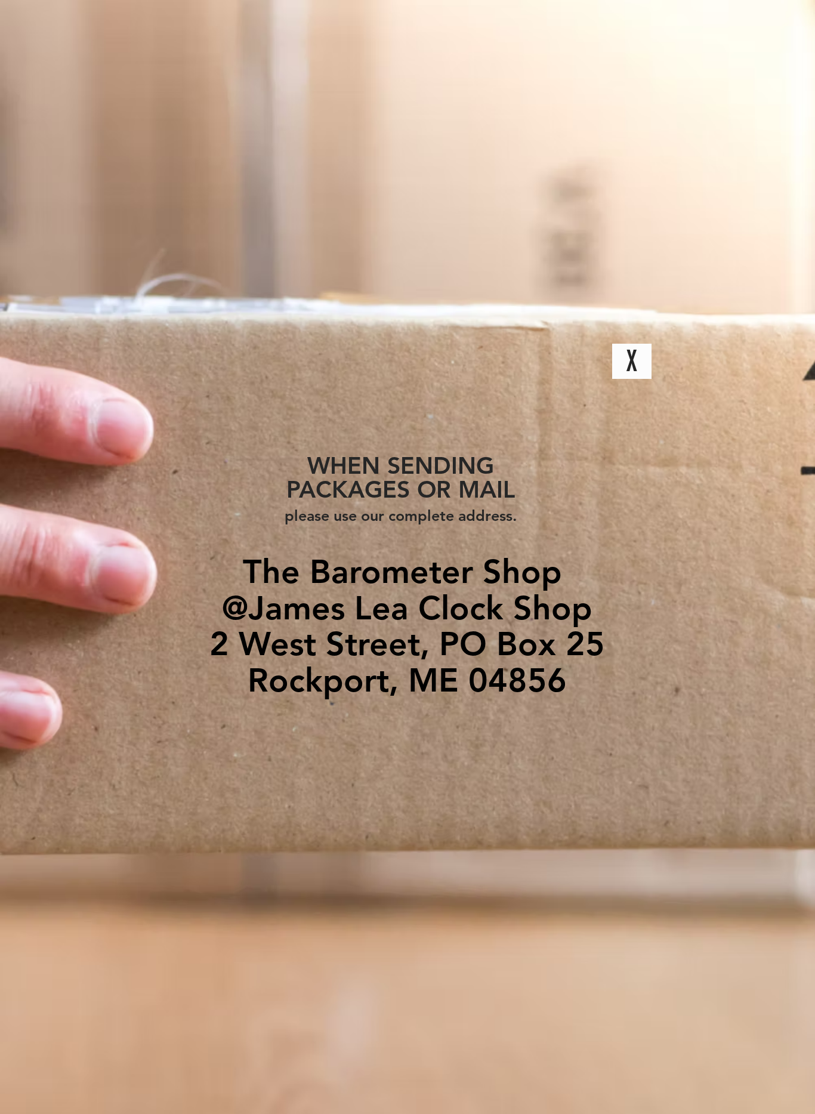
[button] (632, 361)
